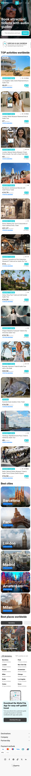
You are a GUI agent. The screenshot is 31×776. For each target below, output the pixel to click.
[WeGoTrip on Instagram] (5, 759)
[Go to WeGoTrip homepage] (4, 3)
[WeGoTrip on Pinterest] (13, 759)
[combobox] (12, 33)
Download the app (15, 720)
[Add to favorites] (28, 58)
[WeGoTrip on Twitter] (21, 759)
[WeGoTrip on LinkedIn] (25, 759)
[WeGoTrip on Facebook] (9, 759)
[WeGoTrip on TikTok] (17, 759)
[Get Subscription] (17, 3)
